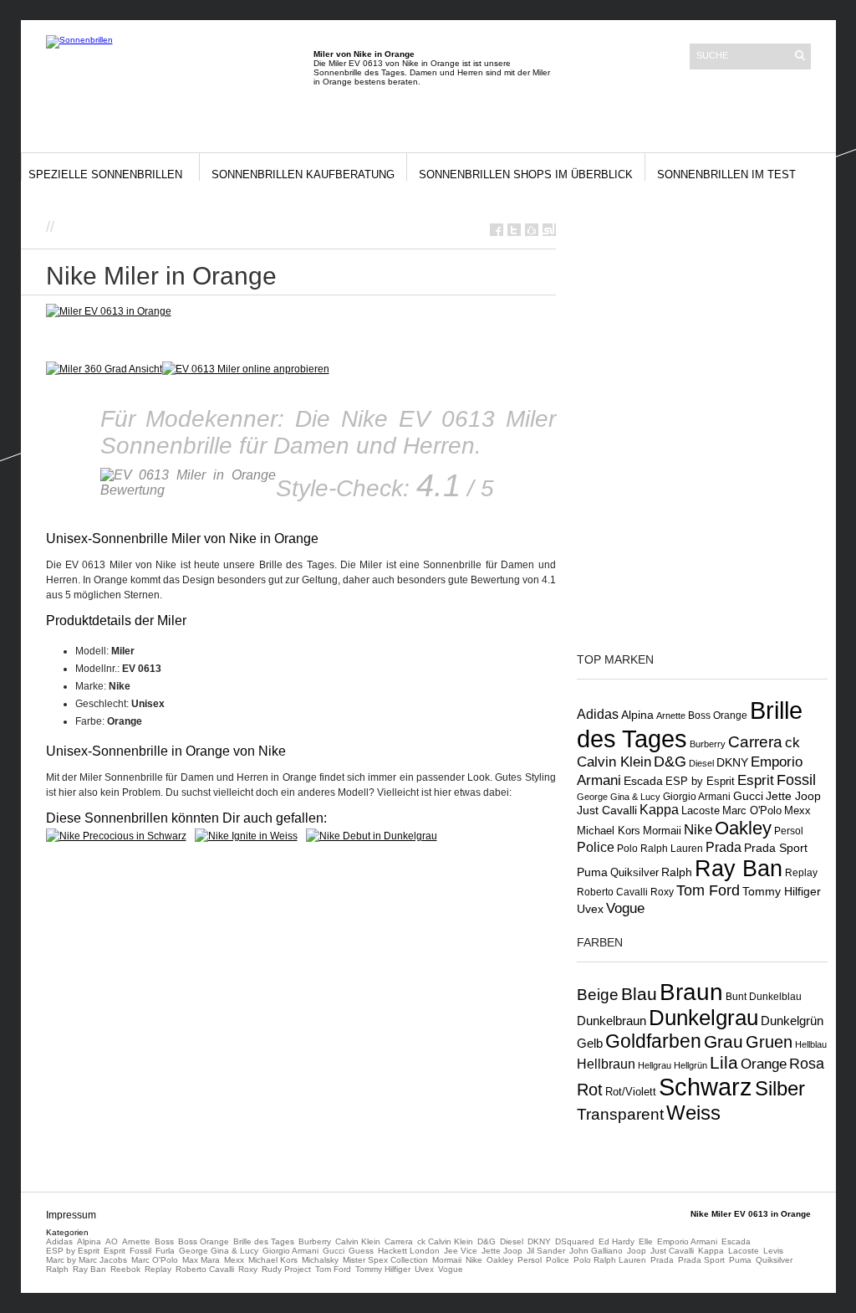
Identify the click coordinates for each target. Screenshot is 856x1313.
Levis (773, 1250)
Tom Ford (708, 890)
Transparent (620, 1114)
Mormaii (662, 830)
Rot (590, 1089)
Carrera (755, 742)
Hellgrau (654, 1065)
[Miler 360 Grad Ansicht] (104, 369)
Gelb (590, 1043)
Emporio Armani (687, 1241)
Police (595, 846)
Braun (691, 992)
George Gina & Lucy (618, 797)
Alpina (637, 715)
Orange (764, 1064)
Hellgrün (690, 1065)
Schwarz (705, 1086)
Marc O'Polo (752, 810)
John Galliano (596, 1250)
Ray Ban (738, 868)
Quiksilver (634, 873)
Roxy (662, 892)
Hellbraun (606, 1063)
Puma (592, 872)
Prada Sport (776, 848)
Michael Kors (608, 830)
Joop (636, 1250)
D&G (670, 761)
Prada (723, 847)
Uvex (590, 909)
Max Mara (201, 1259)
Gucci (748, 796)
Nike (698, 829)
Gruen (769, 1042)
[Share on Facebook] (496, 229)
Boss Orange (717, 715)
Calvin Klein (357, 1241)
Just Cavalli (607, 810)
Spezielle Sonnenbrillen (105, 174)
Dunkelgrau (703, 1017)
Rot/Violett (630, 1091)
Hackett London (409, 1250)
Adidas (598, 713)
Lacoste (700, 811)
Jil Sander (546, 1250)
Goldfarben (653, 1041)
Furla (165, 1250)
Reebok (125, 1269)
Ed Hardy (616, 1241)
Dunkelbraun (611, 1021)
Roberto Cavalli (612, 891)
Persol (788, 830)
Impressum (71, 1215)
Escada (643, 780)
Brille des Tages (263, 1241)
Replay (801, 873)
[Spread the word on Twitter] (514, 229)
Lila (724, 1062)
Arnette (670, 715)
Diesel (701, 763)
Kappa (659, 810)
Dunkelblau (775, 997)
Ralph (676, 872)
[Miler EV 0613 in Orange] (108, 311)
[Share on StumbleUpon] (549, 229)
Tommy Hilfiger (781, 891)
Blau (639, 994)
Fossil (796, 779)
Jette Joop (793, 796)
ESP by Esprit (700, 781)
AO (111, 1241)
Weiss (693, 1112)
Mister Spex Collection (385, 1259)
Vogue (625, 908)
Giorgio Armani (697, 797)
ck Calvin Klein (445, 1241)
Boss (164, 1241)
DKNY (732, 762)
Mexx (797, 810)
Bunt (736, 997)
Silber (780, 1089)
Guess (361, 1250)
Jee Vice (460, 1250)
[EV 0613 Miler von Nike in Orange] (245, 369)
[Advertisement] (254, 225)
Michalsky (320, 1259)
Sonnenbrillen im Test (726, 174)
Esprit (755, 780)
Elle (646, 1241)
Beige (598, 994)
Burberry (708, 744)
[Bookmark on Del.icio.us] (531, 229)
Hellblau (811, 1044)
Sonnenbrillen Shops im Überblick (526, 174)
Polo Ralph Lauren (660, 848)
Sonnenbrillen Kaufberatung (303, 174)
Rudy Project (286, 1269)
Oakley (743, 828)
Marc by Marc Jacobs (86, 1259)
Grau (723, 1041)
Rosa (806, 1063)
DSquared (574, 1241)
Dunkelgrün (792, 1021)
